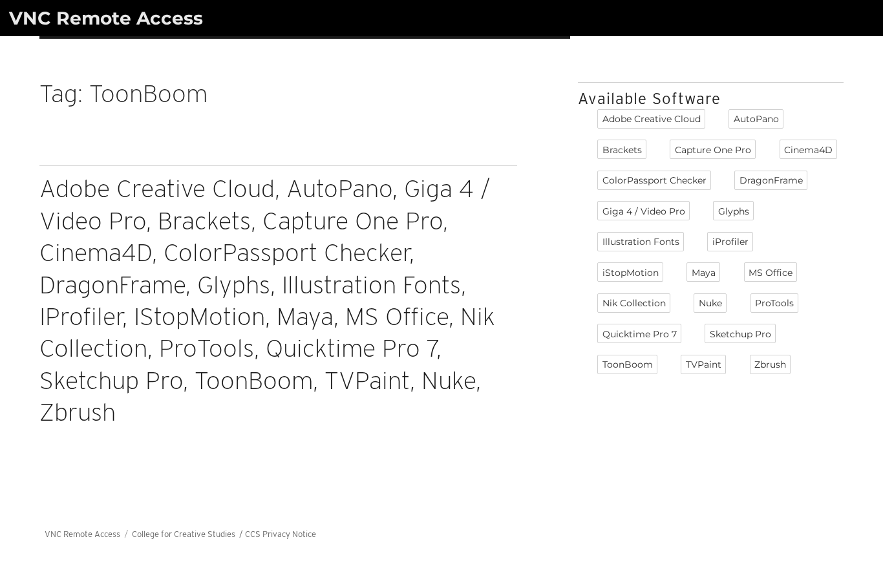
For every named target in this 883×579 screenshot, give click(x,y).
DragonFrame (771, 180)
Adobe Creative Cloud (651, 119)
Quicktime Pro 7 (639, 334)
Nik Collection (634, 303)
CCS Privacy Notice (280, 534)
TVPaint (703, 364)
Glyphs (733, 211)
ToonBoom (627, 364)
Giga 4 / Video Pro (643, 211)
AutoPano (756, 119)
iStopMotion (630, 273)
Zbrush (770, 364)
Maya (704, 273)
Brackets (622, 150)
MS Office (771, 273)
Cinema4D (808, 150)
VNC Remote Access (106, 18)
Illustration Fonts (640, 241)
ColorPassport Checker (654, 180)
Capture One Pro (713, 150)
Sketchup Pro (740, 334)
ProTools (774, 303)
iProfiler (730, 241)
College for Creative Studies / (188, 534)
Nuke (710, 303)
